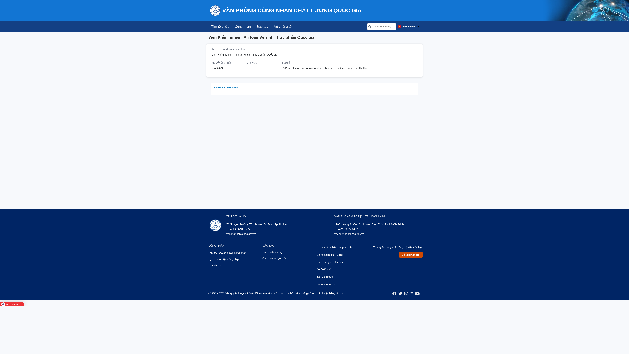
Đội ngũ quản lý (325, 284)
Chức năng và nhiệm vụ (330, 262)
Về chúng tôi (283, 26)
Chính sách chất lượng (329, 254)
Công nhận (243, 26)
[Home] (215, 10)
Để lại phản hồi (411, 254)
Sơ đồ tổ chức (324, 269)
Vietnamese (408, 26)
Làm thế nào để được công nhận (227, 253)
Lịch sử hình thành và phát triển (334, 247)
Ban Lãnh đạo (324, 276)
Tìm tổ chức (220, 26)
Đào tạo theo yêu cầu (274, 258)
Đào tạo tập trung (272, 252)
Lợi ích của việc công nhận (224, 259)
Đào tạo (262, 26)
